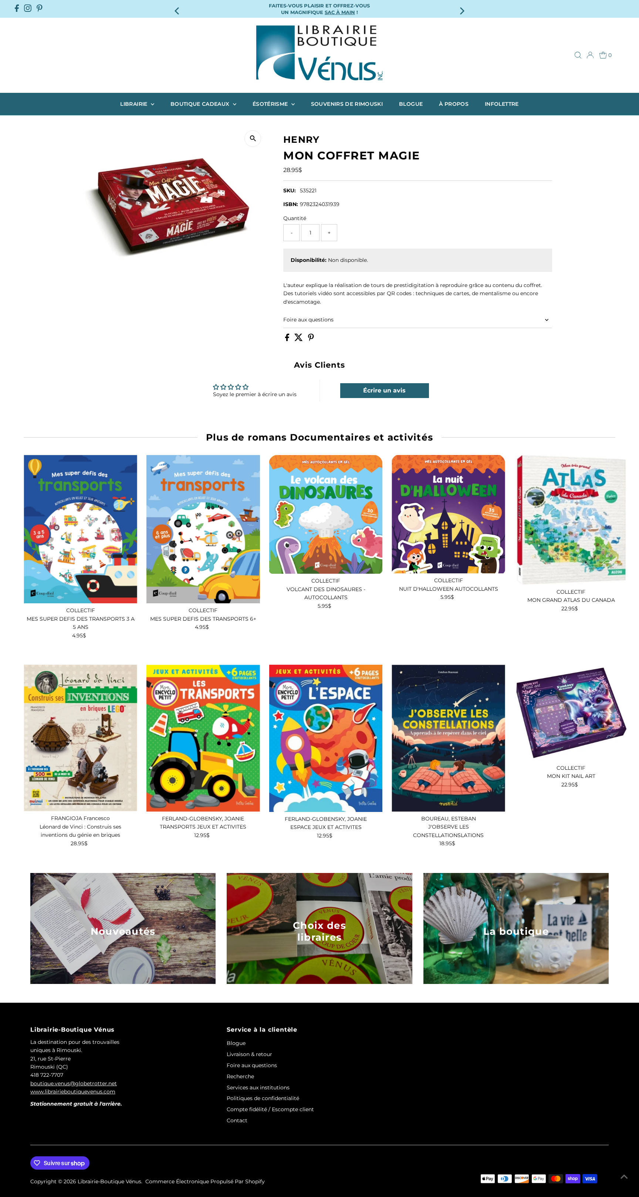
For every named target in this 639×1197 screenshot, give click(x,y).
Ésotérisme (271, 104)
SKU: (289, 190)
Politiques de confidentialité (263, 1098)
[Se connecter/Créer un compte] (590, 55)
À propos (454, 104)
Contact (237, 1120)
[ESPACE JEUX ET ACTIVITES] (326, 738)
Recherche (240, 1076)
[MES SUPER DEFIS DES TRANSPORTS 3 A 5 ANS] (80, 529)
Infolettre (502, 104)
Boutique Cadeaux (200, 104)
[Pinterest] (39, 9)
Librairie (134, 104)
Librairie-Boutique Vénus (109, 1181)
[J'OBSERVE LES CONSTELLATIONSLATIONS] (448, 738)
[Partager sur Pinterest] (311, 339)
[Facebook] (17, 9)
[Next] (461, 8)
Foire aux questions (308, 319)
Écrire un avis (384, 390)
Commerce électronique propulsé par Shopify (205, 1181)
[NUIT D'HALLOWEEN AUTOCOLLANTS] (448, 514)
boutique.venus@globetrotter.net (73, 1083)
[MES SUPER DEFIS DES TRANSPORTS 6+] (203, 529)
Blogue (411, 104)
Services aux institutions (258, 1087)
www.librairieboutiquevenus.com (72, 1091)
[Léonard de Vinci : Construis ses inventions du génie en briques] (80, 738)
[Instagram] (27, 9)
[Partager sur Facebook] (288, 339)
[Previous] (177, 8)
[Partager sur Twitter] (299, 339)
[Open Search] (578, 55)
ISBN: (290, 204)
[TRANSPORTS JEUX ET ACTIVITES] (203, 738)
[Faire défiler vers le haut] (624, 1176)
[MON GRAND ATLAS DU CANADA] (571, 520)
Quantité (294, 218)
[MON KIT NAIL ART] (571, 713)
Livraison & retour (249, 1054)
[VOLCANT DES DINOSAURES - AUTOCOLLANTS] (326, 514)
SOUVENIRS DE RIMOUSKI (347, 104)
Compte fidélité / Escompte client (270, 1109)
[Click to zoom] (252, 138)
